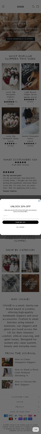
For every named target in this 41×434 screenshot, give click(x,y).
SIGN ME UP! (20, 222)
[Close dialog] (39, 201)
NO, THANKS (20, 227)
